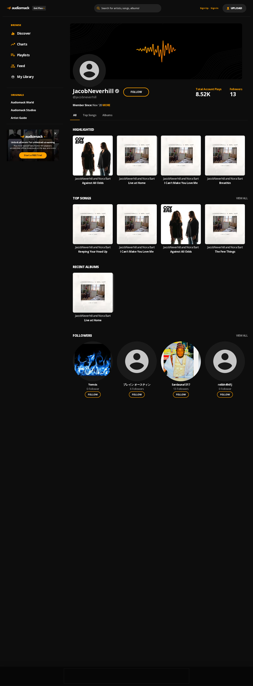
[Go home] (18, 8)
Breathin (225, 183)
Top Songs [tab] (89, 115)
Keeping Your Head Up (92, 251)
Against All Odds (93, 183)
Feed (21, 66)
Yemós (92, 384)
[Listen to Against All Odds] (93, 156)
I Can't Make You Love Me (181, 183)
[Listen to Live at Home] (137, 156)
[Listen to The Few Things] (225, 224)
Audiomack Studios (23, 110)
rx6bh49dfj (225, 384)
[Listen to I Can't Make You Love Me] (181, 156)
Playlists (23, 55)
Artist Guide (19, 118)
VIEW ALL (242, 198)
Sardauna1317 (181, 384)
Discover (23, 33)
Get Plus (39, 8)
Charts (22, 44)
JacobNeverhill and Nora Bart (93, 178)
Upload (236, 8)
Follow (136, 92)
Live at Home (137, 183)
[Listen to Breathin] (225, 156)
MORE (106, 105)
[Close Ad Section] (55, 133)
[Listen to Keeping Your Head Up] (93, 224)
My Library (25, 77)
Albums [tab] (107, 115)
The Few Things (225, 251)
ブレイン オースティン (137, 384)
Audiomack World (22, 102)
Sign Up (204, 8)
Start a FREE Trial (33, 155)
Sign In (214, 8)
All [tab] (75, 115)
